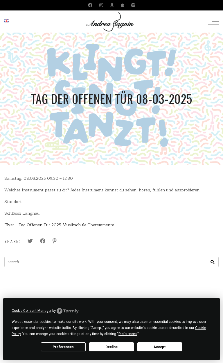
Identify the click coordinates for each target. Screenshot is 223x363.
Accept (160, 347)
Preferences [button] (127, 334)
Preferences (63, 347)
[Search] (212, 262)
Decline (111, 347)
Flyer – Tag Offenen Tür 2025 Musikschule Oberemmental (60, 225)
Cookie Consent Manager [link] (31, 311)
